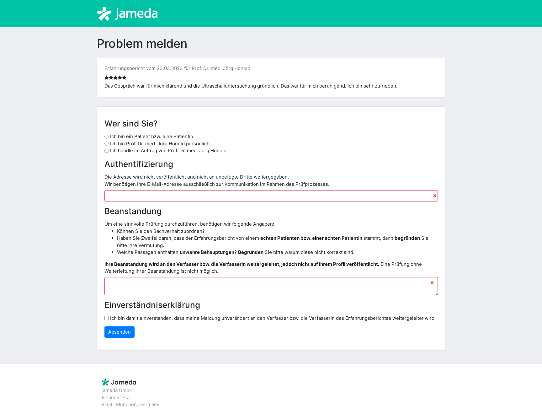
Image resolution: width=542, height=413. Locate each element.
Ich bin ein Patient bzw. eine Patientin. (152, 136)
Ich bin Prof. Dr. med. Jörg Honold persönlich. (160, 144)
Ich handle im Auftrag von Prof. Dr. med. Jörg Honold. (169, 150)
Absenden (119, 332)
